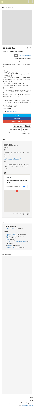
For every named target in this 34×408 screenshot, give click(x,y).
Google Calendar (17, 121)
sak (8, 240)
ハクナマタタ (11, 247)
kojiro (9, 238)
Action (26, 129)
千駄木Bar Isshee (25, 55)
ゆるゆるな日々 (12, 234)
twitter (17, 115)
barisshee (18, 126)
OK (24, 186)
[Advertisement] (17, 27)
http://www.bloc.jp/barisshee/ (12, 159)
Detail (28, 126)
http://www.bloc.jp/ (27, 405)
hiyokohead (10, 236)
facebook (17, 118)
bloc (3, 2)
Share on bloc (16, 129)
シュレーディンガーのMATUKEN (17, 241)
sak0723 (9, 245)
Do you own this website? (13, 186)
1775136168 (14, 132)
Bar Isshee (10, 228)
